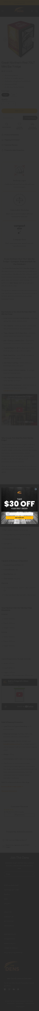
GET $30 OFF (19, 518)
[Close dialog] (35, 489)
